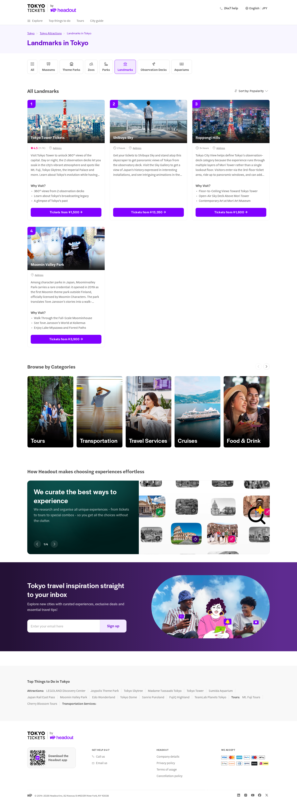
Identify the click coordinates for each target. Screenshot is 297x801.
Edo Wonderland (103, 697)
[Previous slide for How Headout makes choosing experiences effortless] (37, 544)
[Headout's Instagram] (245, 795)
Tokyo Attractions (51, 33)
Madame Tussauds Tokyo (165, 691)
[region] (148, 411)
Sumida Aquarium (221, 691)
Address (57, 148)
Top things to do (60, 20)
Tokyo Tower (195, 691)
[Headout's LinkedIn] (238, 795)
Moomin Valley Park (73, 697)
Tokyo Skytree (133, 691)
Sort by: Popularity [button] (251, 91)
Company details (168, 756)
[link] (50, 411)
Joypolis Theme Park (105, 691)
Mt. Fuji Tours (251, 697)
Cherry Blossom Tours (42, 704)
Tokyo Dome (128, 697)
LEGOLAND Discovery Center (65, 691)
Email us (101, 763)
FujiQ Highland (179, 697)
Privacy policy (166, 763)
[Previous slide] (258, 366)
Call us (100, 756)
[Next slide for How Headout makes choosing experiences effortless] (54, 544)
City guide (96, 20)
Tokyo (31, 33)
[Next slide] (266, 366)
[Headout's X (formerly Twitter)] (266, 795)
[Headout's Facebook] (259, 795)
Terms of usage (167, 769)
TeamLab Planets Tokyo (210, 697)
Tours (80, 20)
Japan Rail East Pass (41, 697)
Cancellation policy (169, 776)
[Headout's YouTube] (252, 795)
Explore (37, 20)
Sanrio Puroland (153, 697)
